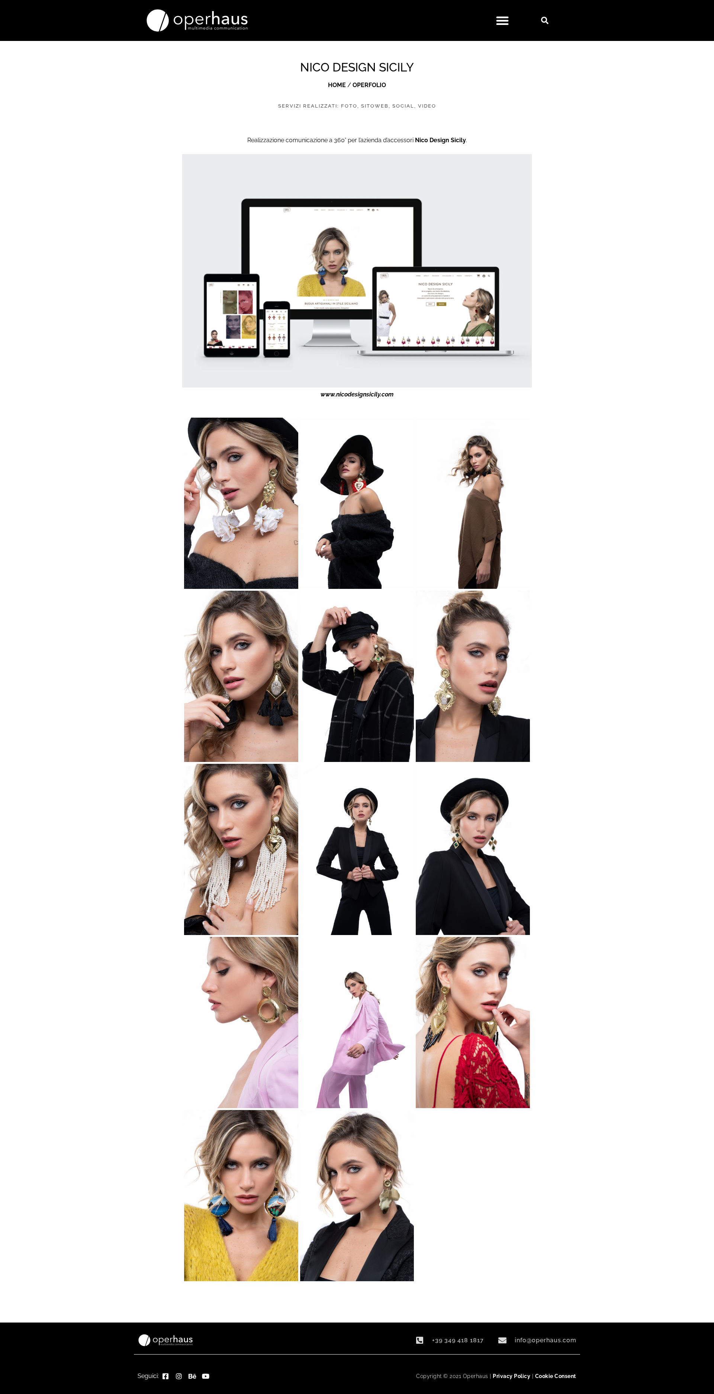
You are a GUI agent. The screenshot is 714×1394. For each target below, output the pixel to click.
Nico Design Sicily (440, 140)
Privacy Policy (511, 1376)
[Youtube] (205, 1376)
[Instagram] (179, 1376)
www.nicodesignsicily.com (357, 394)
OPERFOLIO (369, 85)
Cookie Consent (555, 1376)
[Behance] (192, 1376)
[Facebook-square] (165, 1376)
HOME (337, 85)
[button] (502, 20)
